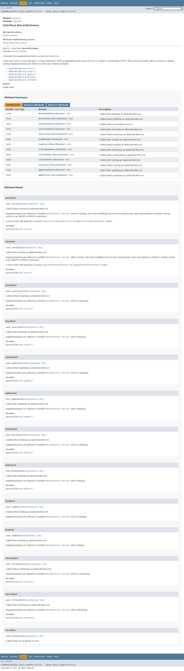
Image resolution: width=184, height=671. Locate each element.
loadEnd (43, 139)
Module (4, 3)
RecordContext (57, 113)
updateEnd (44, 170)
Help (56, 3)
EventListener (10, 35)
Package (14, 3)
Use (30, 3)
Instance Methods (34, 105)
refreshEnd (44, 149)
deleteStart (45, 118)
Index (49, 3)
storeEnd (43, 159)
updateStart (45, 175)
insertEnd (44, 129)
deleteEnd (44, 113)
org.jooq (16, 18)
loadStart (44, 144)
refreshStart (45, 154)
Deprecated (39, 3)
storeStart (44, 165)
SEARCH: (149, 9)
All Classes (7, 8)
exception (44, 124)
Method (38, 12)
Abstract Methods (58, 105)
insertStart (45, 134)
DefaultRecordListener (15, 43)
